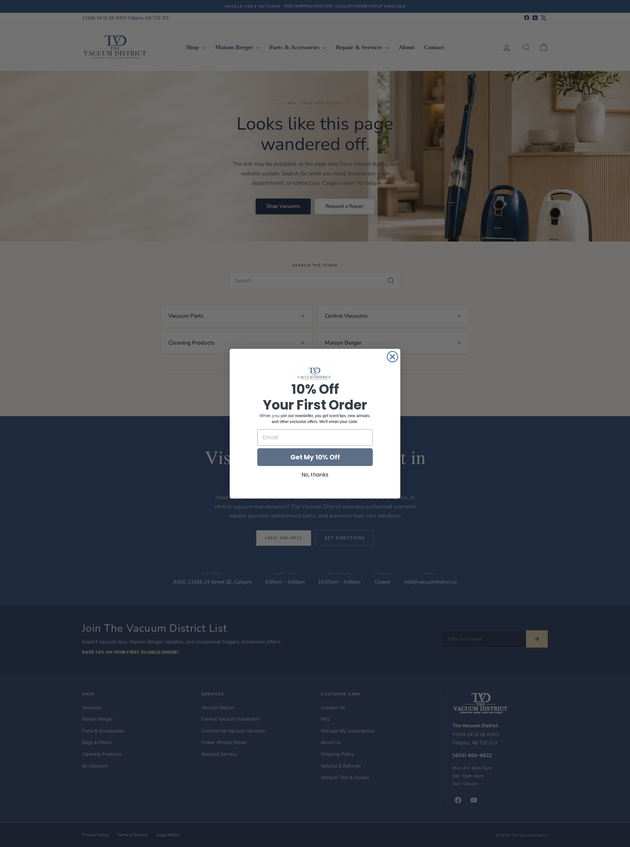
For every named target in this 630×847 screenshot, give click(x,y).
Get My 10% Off (315, 456)
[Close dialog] (392, 356)
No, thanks (315, 474)
